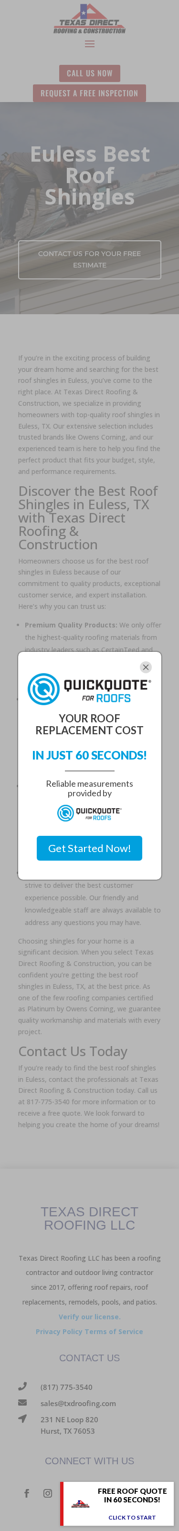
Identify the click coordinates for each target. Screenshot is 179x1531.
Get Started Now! (89, 848)
